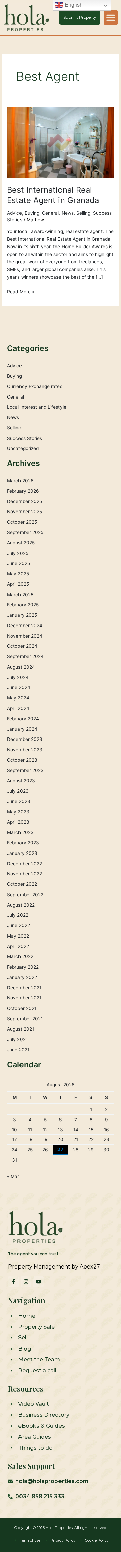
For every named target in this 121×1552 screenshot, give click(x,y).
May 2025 (18, 573)
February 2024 (23, 718)
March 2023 (20, 832)
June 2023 (18, 801)
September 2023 (25, 770)
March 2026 (20, 480)
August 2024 (21, 667)
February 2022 (23, 967)
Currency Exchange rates (34, 386)
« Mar (13, 1176)
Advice (14, 213)
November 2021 (24, 997)
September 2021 (25, 1018)
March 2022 (20, 956)
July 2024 (18, 677)
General (50, 213)
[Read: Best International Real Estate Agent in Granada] (60, 142)
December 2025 (24, 501)
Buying (32, 213)
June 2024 (18, 687)
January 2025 (22, 615)
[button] (111, 17)
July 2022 (17, 915)
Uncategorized (23, 448)
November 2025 (24, 511)
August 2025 (21, 542)
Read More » (20, 291)
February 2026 (23, 491)
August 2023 (21, 780)
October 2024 (22, 646)
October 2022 (22, 884)
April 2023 (18, 822)
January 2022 (22, 977)
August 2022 (21, 905)
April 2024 (18, 708)
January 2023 (22, 853)
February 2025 (23, 604)
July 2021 (17, 1039)
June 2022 (18, 925)
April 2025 (18, 584)
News (68, 213)
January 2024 (22, 729)
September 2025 (25, 532)
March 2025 (20, 594)
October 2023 (22, 760)
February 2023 (23, 842)
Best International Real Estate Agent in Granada (53, 195)
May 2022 (18, 936)
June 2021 (18, 1049)
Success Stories (24, 438)
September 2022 (25, 894)
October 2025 (22, 522)
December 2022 (24, 863)
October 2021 (21, 1008)
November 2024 (24, 636)
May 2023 (18, 812)
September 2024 (25, 656)
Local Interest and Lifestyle (36, 407)
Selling (83, 213)
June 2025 (18, 563)
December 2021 (24, 987)
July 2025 (17, 553)
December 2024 (24, 625)
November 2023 (24, 749)
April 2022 (18, 946)
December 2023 (24, 739)
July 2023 (18, 791)
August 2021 (20, 1029)
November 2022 (24, 873)
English (73, 5)
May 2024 (18, 698)
